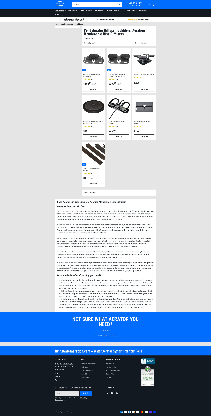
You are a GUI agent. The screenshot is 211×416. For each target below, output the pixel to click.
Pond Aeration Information (88, 364)
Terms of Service (85, 374)
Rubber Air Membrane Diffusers (67, 252)
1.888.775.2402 (134, 3)
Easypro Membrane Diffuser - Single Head (92, 75)
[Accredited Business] (148, 363)
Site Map (108, 377)
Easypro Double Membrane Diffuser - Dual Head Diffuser (117, 75)
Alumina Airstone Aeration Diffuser (91, 169)
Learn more (88, 39)
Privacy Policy (110, 364)
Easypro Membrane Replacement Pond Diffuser (93, 122)
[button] (60, 11)
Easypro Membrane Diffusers (66, 211)
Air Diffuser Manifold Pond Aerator (142, 122)
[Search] (119, 4)
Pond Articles (84, 367)
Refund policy (85, 377)
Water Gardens (99, 10)
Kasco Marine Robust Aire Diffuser (117, 122)
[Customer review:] (147, 385)
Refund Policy (110, 374)
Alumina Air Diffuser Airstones (67, 263)
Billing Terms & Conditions (114, 370)
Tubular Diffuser (62, 238)
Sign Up (86, 393)
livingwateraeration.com (72, 351)
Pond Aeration (59, 10)
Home (57, 24)
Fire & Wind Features (129, 10)
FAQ (56, 380)
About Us (139, 6)
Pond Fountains (72, 10)
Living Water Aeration (64, 412)
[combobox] (97, 4)
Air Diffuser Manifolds (64, 225)
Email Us (57, 373)
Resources (142, 10)
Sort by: (137, 43)
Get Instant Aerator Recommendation (105, 336)
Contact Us (130, 6)
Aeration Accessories (67, 24)
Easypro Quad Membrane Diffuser (144, 74)
